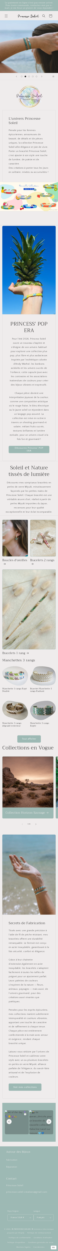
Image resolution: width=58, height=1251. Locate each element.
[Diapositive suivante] (41, 76)
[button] (6, 16)
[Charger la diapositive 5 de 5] (36, 76)
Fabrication (11, 1160)
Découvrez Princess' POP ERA (29, 449)
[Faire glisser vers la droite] (35, 824)
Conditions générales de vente (41, 1242)
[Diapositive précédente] (16, 76)
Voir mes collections (25, 1087)
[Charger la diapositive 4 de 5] (33, 76)
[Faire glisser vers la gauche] (22, 824)
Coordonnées (39, 1247)
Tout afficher (29, 739)
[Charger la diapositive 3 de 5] (29, 76)
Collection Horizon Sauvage (25, 813)
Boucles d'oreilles (14, 561)
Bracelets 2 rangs (42, 561)
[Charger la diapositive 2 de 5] (25, 76)
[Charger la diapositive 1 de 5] (22, 76)
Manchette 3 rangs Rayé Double (14, 690)
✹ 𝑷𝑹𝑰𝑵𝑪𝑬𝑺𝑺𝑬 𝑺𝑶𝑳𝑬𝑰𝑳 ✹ (22, 1229)
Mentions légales (23, 1247)
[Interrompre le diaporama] (54, 76)
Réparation (11, 1167)
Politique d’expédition (16, 1242)
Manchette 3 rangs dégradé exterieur (11, 724)
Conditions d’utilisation (43, 1238)
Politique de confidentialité (20, 1238)
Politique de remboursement (39, 1233)
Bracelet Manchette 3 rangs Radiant (41, 690)
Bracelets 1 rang (13, 653)
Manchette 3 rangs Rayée (39, 724)
